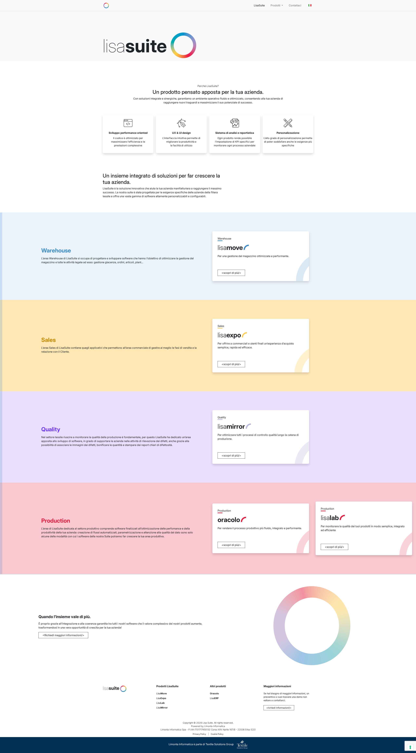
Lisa (161, 693)
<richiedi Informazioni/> (278, 707)
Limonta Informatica (214, 726)
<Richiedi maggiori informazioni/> (63, 635)
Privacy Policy (199, 734)
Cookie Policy (217, 734)
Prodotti (276, 5)
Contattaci (295, 5)
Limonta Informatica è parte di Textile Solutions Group (201, 744)
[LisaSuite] (106, 5)
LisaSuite (259, 5)
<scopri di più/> (231, 272)
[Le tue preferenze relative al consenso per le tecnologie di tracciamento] (410, 747)
